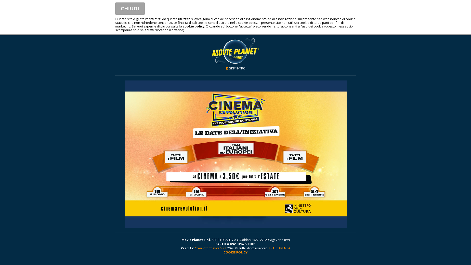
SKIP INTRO (237, 68)
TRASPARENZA (279, 248)
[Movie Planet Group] (235, 50)
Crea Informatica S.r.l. (210, 248)
